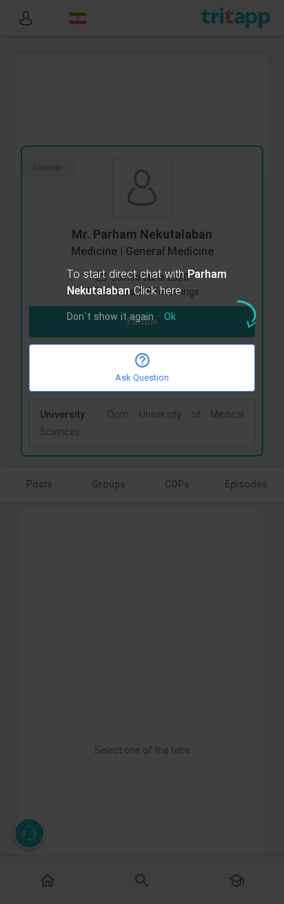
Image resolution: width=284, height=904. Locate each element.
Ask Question (142, 377)
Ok (170, 317)
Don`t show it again (110, 317)
